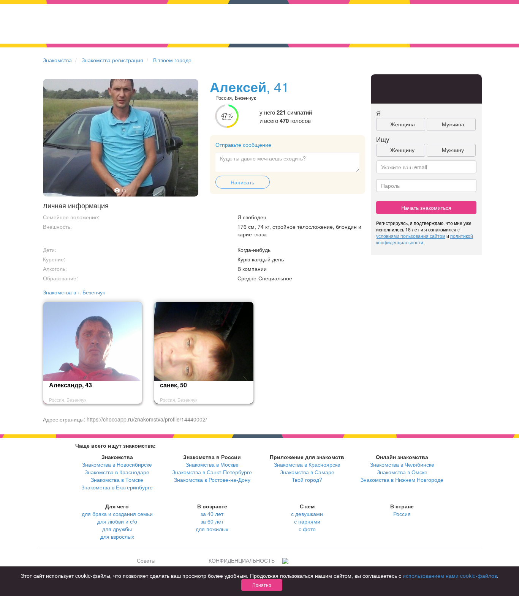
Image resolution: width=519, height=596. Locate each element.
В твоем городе (172, 60)
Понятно (261, 585)
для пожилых (212, 529)
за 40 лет (212, 513)
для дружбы (117, 529)
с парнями (307, 521)
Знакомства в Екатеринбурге (117, 487)
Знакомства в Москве (212, 464)
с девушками (307, 513)
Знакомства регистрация (112, 60)
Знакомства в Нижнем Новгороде (402, 479)
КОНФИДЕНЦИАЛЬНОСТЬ (242, 560)
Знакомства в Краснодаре (117, 472)
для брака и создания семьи (117, 513)
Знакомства (57, 60)
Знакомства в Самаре (307, 472)
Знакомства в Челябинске (402, 464)
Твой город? (307, 479)
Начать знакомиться (426, 207)
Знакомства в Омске (402, 472)
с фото (307, 529)
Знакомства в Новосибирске (117, 464)
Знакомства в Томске (117, 479)
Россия (402, 513)
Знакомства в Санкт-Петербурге (212, 472)
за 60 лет (212, 521)
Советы (146, 560)
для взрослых (117, 536)
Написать (242, 182)
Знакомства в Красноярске (307, 464)
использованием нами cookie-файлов (450, 575)
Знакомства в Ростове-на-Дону (212, 479)
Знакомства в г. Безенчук (74, 292)
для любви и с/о (117, 521)
